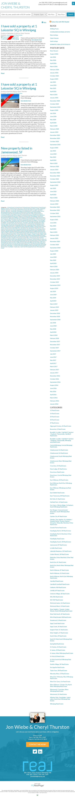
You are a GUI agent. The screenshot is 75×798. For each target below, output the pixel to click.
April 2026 (53, 63)
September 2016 (55, 382)
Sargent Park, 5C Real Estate (59, 630)
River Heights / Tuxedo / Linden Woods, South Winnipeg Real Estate (61, 610)
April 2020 (53, 263)
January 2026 (54, 73)
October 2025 (54, 76)
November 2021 (55, 210)
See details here (37, 40)
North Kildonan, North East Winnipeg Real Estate (25, 230)
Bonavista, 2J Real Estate (57, 429)
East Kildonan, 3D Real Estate (59, 480)
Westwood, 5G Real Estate (58, 694)
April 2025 (53, 91)
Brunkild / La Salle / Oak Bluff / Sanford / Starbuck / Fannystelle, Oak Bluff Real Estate (61, 433)
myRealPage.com (37, 785)
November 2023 (55, 138)
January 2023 (54, 169)
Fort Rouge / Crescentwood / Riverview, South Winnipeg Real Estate (59, 511)
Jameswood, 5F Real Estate (58, 545)
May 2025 (53, 88)
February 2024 (54, 129)
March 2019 (53, 304)
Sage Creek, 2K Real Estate (58, 626)
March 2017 (53, 366)
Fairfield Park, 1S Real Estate (58, 502)
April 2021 (53, 229)
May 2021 (53, 226)
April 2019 (53, 301)
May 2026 (53, 60)
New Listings (54, 35)
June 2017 (53, 357)
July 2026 (53, 57)
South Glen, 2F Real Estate (58, 636)
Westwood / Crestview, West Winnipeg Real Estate (59, 690)
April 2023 (53, 160)
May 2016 (53, 391)
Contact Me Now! (37, 744)
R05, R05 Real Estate (56, 597)
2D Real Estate (54, 417)
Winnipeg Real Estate (56, 704)
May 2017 (53, 360)
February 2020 (54, 269)
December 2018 (55, 313)
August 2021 (54, 219)
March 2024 (53, 126)
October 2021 (54, 213)
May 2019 (53, 298)
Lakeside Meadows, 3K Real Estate (60, 551)
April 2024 (53, 123)
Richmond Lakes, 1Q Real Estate (60, 603)
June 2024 (53, 116)
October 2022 (54, 179)
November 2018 (55, 316)
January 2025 (54, 98)
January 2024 (54, 132)
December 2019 (55, 276)
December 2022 (55, 173)
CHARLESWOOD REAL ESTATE (60, 32)
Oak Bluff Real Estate (56, 581)
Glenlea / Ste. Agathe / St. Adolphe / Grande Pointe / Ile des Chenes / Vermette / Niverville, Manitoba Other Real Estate (61, 522)
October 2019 (54, 282)
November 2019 (55, 279)
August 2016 (54, 385)
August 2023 (54, 148)
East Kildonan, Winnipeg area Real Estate (22, 217)
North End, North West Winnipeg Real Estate (16, 229)
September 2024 (55, 107)
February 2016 (54, 401)
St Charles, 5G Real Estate (58, 647)
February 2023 (54, 166)
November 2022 (55, 176)
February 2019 (54, 307)
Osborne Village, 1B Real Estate (60, 593)
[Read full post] (10, 38)
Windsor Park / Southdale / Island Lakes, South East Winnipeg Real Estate (60, 699)
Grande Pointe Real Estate (58, 527)
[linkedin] (40, 751)
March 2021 (53, 232)
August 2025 (54, 79)
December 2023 (55, 135)
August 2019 (54, 288)
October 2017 (54, 348)
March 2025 (53, 94)
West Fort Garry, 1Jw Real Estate (60, 681)
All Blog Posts (54, 29)
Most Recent (54, 51)
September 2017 (55, 351)
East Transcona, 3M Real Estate (59, 496)
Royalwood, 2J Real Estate (58, 620)
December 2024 (55, 101)
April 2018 (53, 332)
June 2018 (53, 326)
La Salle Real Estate (56, 548)
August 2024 (54, 110)
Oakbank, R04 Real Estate (58, 587)
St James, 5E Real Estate (57, 650)
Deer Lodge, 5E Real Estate (58, 469)
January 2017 (54, 373)
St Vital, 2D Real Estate (57, 656)
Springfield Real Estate (57, 644)
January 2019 (54, 310)
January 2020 (54, 273)
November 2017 (55, 344)
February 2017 (54, 369)
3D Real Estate (54, 420)
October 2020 (54, 244)
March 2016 (53, 398)
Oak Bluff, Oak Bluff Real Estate (59, 584)
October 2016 (54, 379)
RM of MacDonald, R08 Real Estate (60, 617)
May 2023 (53, 157)
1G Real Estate (54, 410)
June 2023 (53, 154)
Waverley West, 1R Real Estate (59, 673)
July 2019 (53, 291)
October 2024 (54, 104)
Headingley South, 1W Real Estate (60, 542)
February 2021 (54, 235)
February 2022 (54, 201)
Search (70, 14)
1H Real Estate (54, 413)
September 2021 (55, 216)
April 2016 (53, 394)
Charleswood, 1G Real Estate (59, 450)
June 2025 (53, 85)
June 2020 (53, 257)
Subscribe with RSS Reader (60, 22)
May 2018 (53, 329)
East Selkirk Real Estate (57, 492)
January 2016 (54, 404)
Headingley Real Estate (57, 538)
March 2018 (53, 335)
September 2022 (55, 182)
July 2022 (53, 188)
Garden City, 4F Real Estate (58, 516)
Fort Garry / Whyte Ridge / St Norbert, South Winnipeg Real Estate (61, 506)
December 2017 (55, 341)
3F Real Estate (54, 423)
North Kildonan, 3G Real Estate (59, 573)
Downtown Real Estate (57, 472)
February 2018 (54, 338)
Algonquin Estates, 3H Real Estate (60, 426)
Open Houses (54, 38)
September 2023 (55, 144)
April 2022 (53, 194)
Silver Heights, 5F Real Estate (59, 633)
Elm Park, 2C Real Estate (57, 499)
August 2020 (54, 251)
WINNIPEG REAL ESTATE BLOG (60, 44)
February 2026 (54, 69)
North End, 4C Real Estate (58, 562)
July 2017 (53, 354)
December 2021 (55, 207)
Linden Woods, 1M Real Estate (59, 554)
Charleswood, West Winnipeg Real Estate (32, 213)
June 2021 (53, 223)
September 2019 (55, 285)
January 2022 (54, 204)
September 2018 (55, 319)
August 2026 (54, 54)
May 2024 (53, 119)
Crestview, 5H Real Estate (58, 466)
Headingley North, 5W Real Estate (60, 531)
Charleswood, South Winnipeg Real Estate (11, 213)
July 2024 (53, 113)
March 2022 (53, 198)
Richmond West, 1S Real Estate (59, 606)
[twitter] (35, 751)
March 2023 (53, 163)
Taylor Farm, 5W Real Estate (58, 670)
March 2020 (53, 266)
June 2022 (53, 191)
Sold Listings (54, 41)
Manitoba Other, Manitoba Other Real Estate (23, 227)
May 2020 (53, 260)
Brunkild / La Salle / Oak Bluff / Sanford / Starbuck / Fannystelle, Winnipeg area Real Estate (61, 440)
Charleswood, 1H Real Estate (59, 453)
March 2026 (53, 66)
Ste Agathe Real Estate (57, 667)
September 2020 (55, 248)
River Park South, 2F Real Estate (60, 614)
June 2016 (53, 388)
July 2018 (53, 323)
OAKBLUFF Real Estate (57, 590)
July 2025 (53, 82)
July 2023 (53, 151)
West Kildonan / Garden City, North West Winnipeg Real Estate (61, 685)
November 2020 (55, 241)
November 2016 (55, 376)
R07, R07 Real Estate (56, 600)
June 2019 (53, 294)
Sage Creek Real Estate (57, 623)
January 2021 (54, 238)
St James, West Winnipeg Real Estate (61, 653)
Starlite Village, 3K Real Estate (59, 664)
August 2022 (54, 185)
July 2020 (53, 254)
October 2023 (54, 141)
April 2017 (53, 363)
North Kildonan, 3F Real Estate (59, 570)
